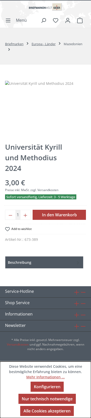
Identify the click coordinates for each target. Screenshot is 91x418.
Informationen (19, 314)
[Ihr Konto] (68, 20)
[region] (45, 109)
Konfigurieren (47, 386)
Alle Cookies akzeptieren (47, 411)
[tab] (44, 262)
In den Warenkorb (59, 215)
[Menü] (17, 20)
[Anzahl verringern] (10, 215)
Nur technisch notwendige (47, 399)
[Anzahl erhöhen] (25, 215)
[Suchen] (43, 20)
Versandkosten (18, 344)
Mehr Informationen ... (45, 377)
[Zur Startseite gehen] (45, 9)
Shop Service (17, 302)
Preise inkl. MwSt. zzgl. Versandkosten (31, 190)
